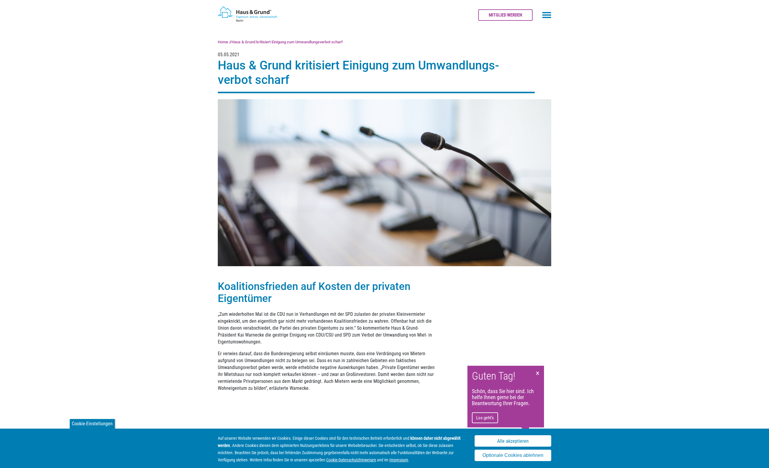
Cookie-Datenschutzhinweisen (351, 459)
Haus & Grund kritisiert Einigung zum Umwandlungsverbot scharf (287, 42)
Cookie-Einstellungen (92, 423)
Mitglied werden (505, 15)
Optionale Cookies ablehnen (512, 455)
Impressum (398, 459)
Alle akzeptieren (513, 441)
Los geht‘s (485, 417)
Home (223, 42)
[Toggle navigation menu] (546, 15)
